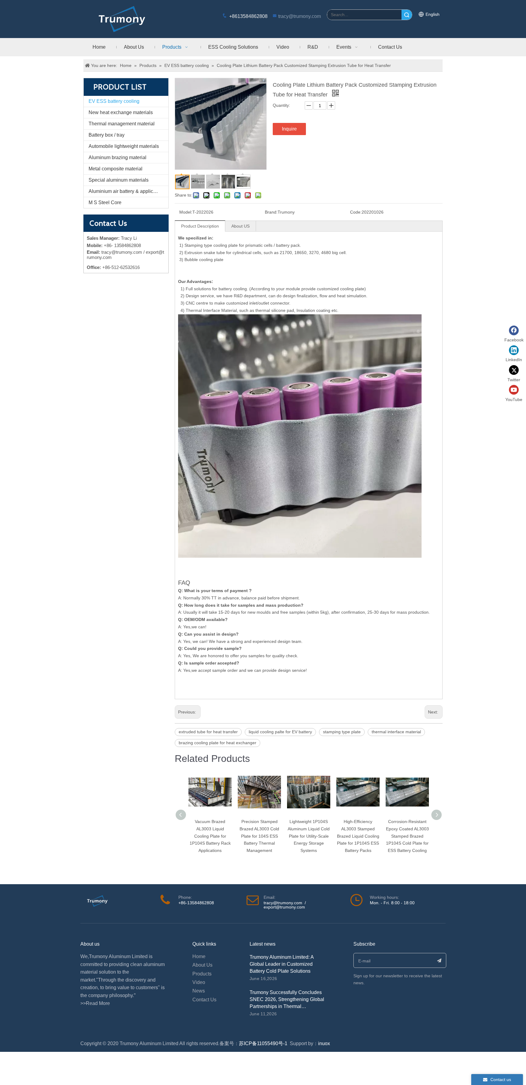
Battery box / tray (106, 135)
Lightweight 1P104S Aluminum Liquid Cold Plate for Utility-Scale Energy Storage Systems (309, 836)
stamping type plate (342, 731)
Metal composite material (115, 168)
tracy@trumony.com (299, 16)
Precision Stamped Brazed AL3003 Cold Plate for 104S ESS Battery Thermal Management (259, 836)
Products (202, 973)
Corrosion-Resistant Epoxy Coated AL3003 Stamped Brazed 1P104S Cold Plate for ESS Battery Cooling (407, 836)
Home (198, 956)
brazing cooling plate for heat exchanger (217, 742)
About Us (202, 965)
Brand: (271, 212)
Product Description (200, 226)
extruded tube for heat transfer (208, 731)
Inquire (289, 128)
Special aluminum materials (119, 180)
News (198, 990)
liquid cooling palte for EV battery (280, 731)
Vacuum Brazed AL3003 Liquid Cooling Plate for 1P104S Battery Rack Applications (210, 836)
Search (407, 15)
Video (198, 982)
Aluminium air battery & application (126, 191)
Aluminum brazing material (117, 157)
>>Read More (95, 1003)
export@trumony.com (284, 907)
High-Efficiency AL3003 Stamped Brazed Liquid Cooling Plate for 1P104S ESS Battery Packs (358, 836)
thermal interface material (396, 731)
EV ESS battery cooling (114, 101)
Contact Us (204, 999)
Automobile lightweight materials (124, 146)
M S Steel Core (105, 202)
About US (240, 226)
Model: (185, 212)
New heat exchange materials (121, 112)
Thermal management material (122, 123)
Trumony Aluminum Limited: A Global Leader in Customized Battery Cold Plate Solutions (282, 964)
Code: (356, 212)
